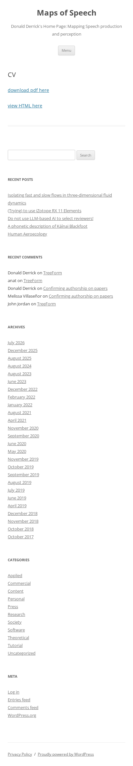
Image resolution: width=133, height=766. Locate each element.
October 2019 (21, 467)
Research (16, 614)
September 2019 (23, 474)
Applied (15, 575)
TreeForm (52, 273)
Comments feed (23, 707)
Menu (66, 50)
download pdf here (28, 90)
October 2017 (21, 537)
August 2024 (19, 366)
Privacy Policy (20, 754)
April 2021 (17, 420)
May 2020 (17, 451)
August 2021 (19, 412)
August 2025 (19, 358)
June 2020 (17, 443)
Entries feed (19, 700)
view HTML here (25, 106)
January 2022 (20, 405)
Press (13, 606)
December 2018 (22, 513)
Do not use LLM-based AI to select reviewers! (50, 218)
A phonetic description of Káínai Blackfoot (47, 226)
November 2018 (23, 521)
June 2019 (17, 498)
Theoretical (18, 637)
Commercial (19, 583)
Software (16, 630)
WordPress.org (22, 715)
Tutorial (15, 645)
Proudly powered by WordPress (66, 754)
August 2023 (19, 374)
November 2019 (23, 459)
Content (16, 591)
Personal (16, 599)
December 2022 (22, 389)
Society (15, 622)
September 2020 (23, 436)
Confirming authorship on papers (75, 288)
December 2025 (22, 350)
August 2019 (19, 482)
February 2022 (21, 397)
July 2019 (16, 490)
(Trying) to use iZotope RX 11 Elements (44, 210)
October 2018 (21, 529)
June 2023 (17, 381)
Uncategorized (22, 653)
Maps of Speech (67, 13)
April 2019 (17, 506)
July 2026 (16, 342)
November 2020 (23, 428)
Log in (13, 692)
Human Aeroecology (27, 234)
